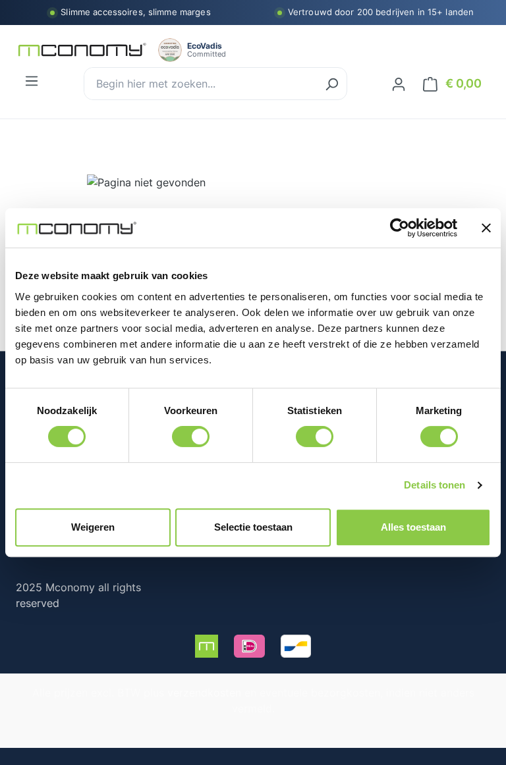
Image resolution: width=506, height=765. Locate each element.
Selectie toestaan (253, 527)
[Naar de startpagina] (82, 50)
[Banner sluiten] (486, 227)
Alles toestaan (413, 527)
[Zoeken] (331, 83)
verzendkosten (204, 692)
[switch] (191, 436)
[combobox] (200, 83)
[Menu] (31, 80)
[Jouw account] (398, 83)
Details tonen (434, 484)
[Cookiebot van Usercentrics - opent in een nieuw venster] (399, 228)
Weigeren (93, 527)
